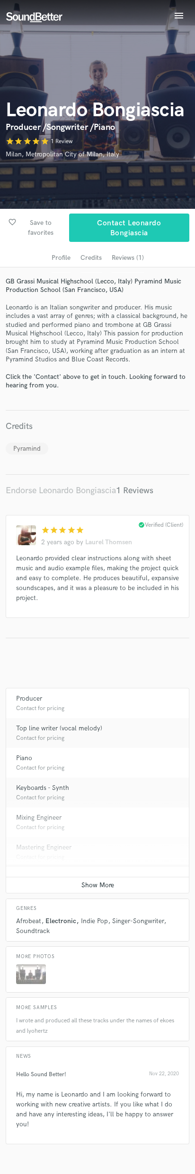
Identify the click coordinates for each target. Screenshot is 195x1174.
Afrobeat (28, 921)
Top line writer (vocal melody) (59, 728)
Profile (61, 258)
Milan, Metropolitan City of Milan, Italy (62, 154)
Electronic (60, 921)
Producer (29, 698)
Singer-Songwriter (138, 921)
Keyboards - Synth (42, 788)
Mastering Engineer (43, 847)
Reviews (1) (128, 258)
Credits (91, 258)
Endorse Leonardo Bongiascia (61, 490)
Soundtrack (33, 931)
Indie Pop (94, 921)
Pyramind (27, 449)
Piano (24, 758)
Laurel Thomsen (108, 542)
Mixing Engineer (39, 818)
